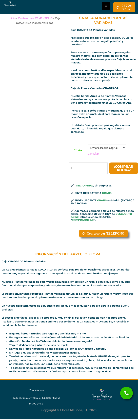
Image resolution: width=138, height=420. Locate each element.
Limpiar (93, 153)
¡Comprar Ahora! (123, 168)
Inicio (12, 18)
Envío (78, 150)
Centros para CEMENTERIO (35, 18)
